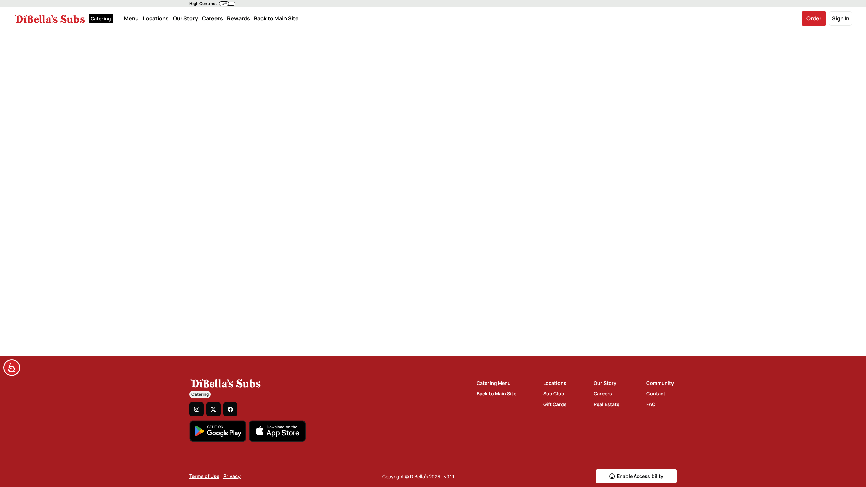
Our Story (185, 19)
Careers (212, 19)
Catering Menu (494, 383)
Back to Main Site (276, 19)
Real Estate (606, 404)
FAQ (651, 404)
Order (813, 18)
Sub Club (553, 393)
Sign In (840, 18)
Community (660, 383)
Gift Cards (555, 404)
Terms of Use (204, 476)
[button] (212, 3)
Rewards (238, 19)
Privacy (232, 476)
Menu (131, 19)
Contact (655, 393)
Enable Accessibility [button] (640, 476)
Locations (156, 19)
